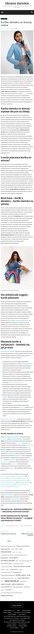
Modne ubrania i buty (9, 610)
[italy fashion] (28, 492)
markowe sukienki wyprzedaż (6, 572)
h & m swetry (13, 558)
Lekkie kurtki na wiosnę (26, 525)
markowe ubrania (17, 572)
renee (15, 578)
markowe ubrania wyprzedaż (7, 575)
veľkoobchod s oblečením (7, 482)
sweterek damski (23, 581)
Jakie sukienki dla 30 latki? (6, 563)
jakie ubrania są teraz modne (17, 620)
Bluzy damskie (22, 614)
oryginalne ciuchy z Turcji (9, 419)
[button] (32, 12)
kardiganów (10, 453)
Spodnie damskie (23, 625)
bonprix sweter (6, 552)
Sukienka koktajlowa (22, 509)
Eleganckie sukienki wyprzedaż (20, 555)
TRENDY (22, 627)
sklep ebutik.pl (12, 581)
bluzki (28, 447)
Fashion (3, 490)
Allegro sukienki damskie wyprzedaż (8, 546)
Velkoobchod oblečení (7, 480)
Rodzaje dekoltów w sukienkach (22, 612)
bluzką (21, 407)
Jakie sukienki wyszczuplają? (7, 566)
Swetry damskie (14, 627)
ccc (16, 552)
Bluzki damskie (12, 614)
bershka (20, 549)
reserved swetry (23, 578)
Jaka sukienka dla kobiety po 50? (25, 560)
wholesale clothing (23, 482)
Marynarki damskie (12, 625)
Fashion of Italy (14, 499)
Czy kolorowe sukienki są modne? (7, 555)
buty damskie (4, 18)
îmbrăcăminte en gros (7, 484)
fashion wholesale (14, 486)
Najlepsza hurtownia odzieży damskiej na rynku (17, 622)
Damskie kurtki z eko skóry (12, 525)
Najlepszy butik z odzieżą (11, 618)
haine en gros (12, 478)
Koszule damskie (12, 624)
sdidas (2, 581)
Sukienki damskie (7, 612)
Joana (3, 28)
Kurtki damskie (22, 624)
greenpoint (4, 558)
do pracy (25, 93)
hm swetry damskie (8, 561)
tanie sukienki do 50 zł (6, 587)
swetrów (13, 464)
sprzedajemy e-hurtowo (11, 437)
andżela (12, 549)
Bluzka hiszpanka (14, 518)
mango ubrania (14, 569)
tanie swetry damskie (18, 587)
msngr (29, 575)
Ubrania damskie (17, 3)
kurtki (2, 451)
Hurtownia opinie (25, 618)
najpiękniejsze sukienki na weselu (7, 578)
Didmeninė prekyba (21, 480)
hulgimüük (22, 478)
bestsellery (4, 439)
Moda (18, 610)
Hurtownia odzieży (6, 476)
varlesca (2, 589)
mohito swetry (20, 575)
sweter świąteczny (18, 584)
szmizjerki (17, 455)
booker (13, 552)
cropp (19, 552)
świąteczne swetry (7, 595)
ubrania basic (27, 587)
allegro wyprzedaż (5, 549)
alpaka (12, 468)
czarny (2, 459)
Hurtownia (19, 443)
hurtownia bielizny (16, 439)
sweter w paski (6, 584)
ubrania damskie (27, 363)
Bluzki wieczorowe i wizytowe (27, 534)
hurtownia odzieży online (15, 382)
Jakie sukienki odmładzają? (18, 563)
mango (7, 569)
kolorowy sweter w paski (22, 566)
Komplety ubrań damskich (8, 533)
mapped (20, 569)
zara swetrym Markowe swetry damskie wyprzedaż (11, 592)
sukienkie (24, 443)
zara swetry (8, 590)
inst (17, 560)
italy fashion (8, 494)
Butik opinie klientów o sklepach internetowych (17, 616)
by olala (28, 445)
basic (16, 549)
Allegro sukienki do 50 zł (23, 546)
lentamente (3, 569)
